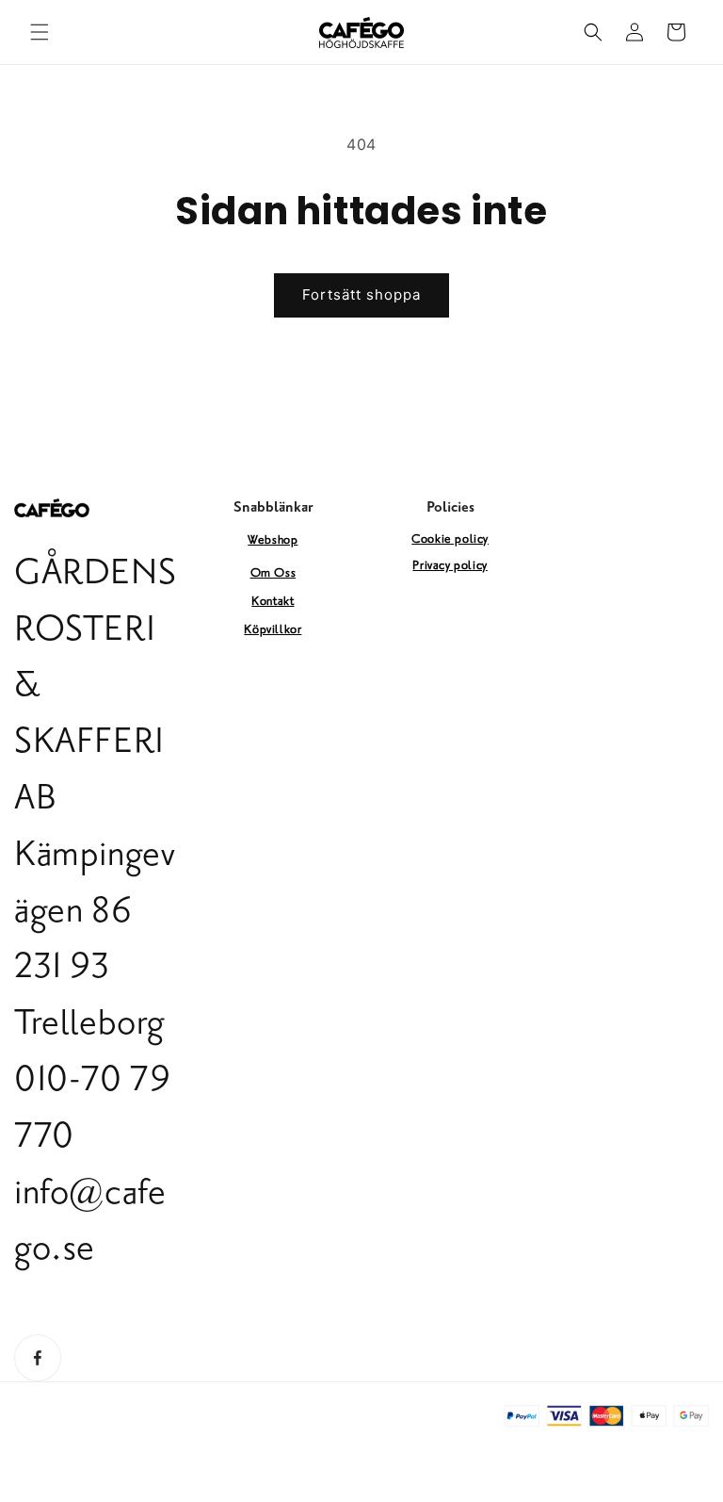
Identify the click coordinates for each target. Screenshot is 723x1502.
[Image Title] (37, 1357)
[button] (39, 32)
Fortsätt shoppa (361, 294)
